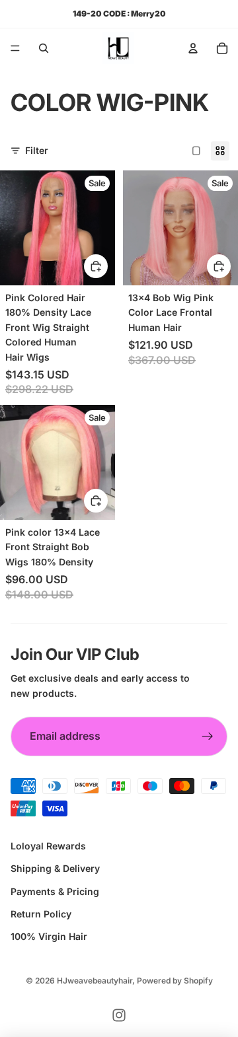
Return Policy (41, 913)
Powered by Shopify (175, 980)
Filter (36, 150)
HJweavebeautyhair (94, 980)
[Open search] (43, 48)
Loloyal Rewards (48, 845)
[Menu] (15, 48)
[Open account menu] (193, 48)
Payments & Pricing (55, 891)
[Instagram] (119, 1015)
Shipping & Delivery (55, 868)
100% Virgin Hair (49, 936)
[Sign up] (207, 736)
